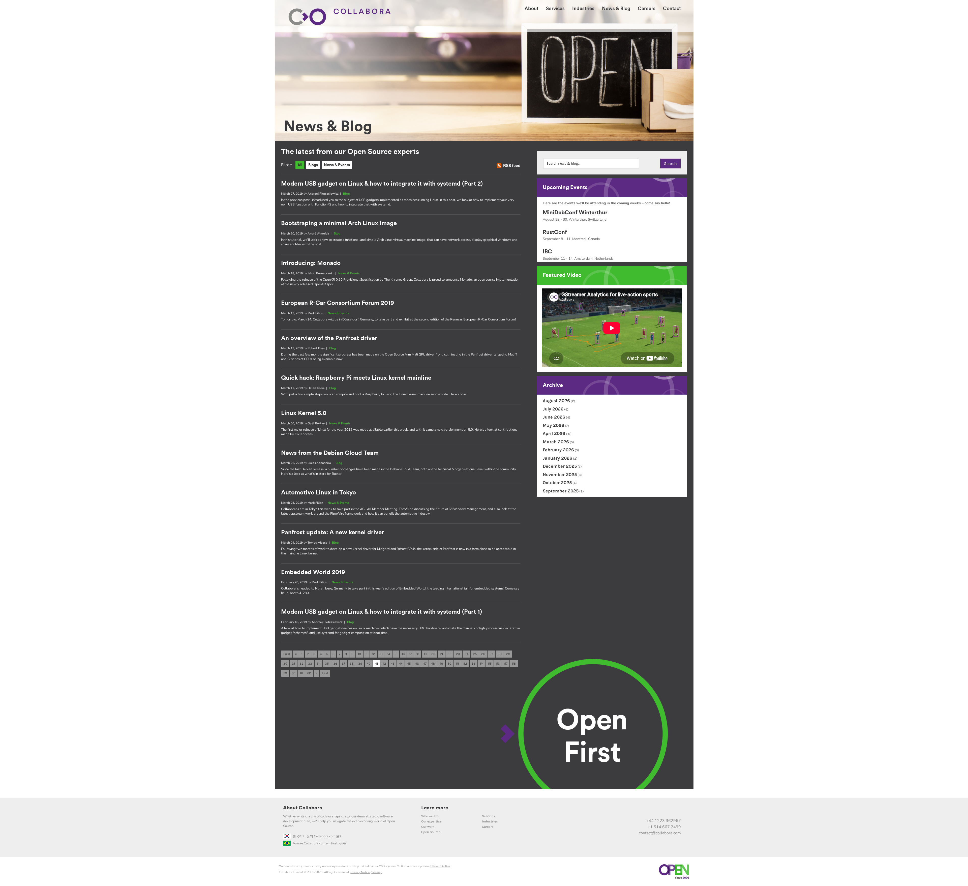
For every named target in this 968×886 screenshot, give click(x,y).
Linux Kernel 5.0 (303, 413)
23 (458, 654)
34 (318, 663)
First (286, 654)
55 (490, 663)
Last (325, 673)
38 (352, 663)
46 (417, 663)
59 (285, 673)
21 (441, 654)
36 (335, 663)
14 (388, 654)
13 (381, 654)
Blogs (313, 165)
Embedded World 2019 (313, 572)
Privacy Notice (360, 872)
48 (433, 663)
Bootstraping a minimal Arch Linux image (339, 223)
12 (373, 654)
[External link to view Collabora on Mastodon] (644, 809)
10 (359, 654)
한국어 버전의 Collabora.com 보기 (318, 836)
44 (401, 663)
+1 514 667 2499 (664, 827)
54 (481, 663)
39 (360, 663)
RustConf (555, 232)
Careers (488, 827)
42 (384, 663)
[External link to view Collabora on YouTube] (633, 809)
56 (498, 663)
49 (441, 663)
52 (465, 663)
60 (293, 673)
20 (433, 654)
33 (310, 663)
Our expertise (431, 821)
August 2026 (556, 400)
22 (449, 654)
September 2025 (561, 491)
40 (369, 663)
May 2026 (553, 425)
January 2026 (557, 458)
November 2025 (560, 474)
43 (393, 663)
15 (396, 654)
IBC (547, 251)
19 (425, 654)
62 (309, 673)
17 (410, 654)
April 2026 (554, 433)
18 (417, 654)
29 (508, 654)
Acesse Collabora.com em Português (319, 843)
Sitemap (376, 872)
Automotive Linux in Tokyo (318, 493)
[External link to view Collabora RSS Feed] (676, 809)
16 (403, 654)
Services (488, 816)
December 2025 (560, 466)
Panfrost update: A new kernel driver (332, 532)
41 (376, 663)
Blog (346, 194)
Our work (427, 827)
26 (483, 654)
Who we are (429, 816)
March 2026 (556, 442)
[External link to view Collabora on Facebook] (665, 809)
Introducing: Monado (311, 263)
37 (343, 663)
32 (301, 663)
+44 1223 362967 (663, 820)
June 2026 (554, 417)
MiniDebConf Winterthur (575, 212)
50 (449, 663)
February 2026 (558, 450)
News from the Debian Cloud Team (330, 453)
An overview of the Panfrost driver (329, 338)
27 (491, 654)
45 (409, 663)
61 (301, 673)
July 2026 (553, 409)
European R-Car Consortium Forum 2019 (337, 303)
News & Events (337, 165)
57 (505, 663)
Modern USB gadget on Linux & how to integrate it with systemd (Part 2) (382, 184)
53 (473, 663)
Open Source (430, 832)
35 (327, 663)
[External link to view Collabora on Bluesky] (654, 809)
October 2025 (557, 482)
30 (285, 663)
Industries (490, 821)
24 (466, 654)
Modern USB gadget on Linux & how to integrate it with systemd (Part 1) (381, 612)
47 (425, 663)
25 (475, 654)
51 (457, 663)
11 (367, 654)
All (299, 165)
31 (293, 663)
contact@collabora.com (660, 833)
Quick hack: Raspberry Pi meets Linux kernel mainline (356, 378)
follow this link (440, 866)
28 (500, 654)
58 (514, 663)
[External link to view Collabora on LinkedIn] (623, 809)
